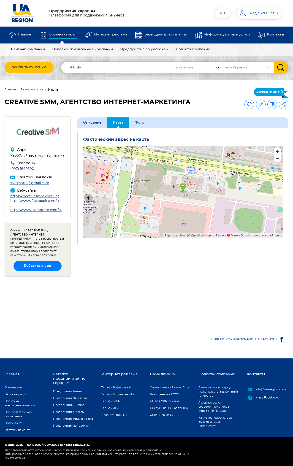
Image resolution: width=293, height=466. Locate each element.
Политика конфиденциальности (20, 403)
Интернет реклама (110, 34)
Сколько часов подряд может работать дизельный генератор (218, 391)
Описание (92, 122)
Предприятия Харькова (70, 398)
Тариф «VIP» (110, 408)
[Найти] (281, 67)
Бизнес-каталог (63, 34)
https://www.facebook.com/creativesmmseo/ (48, 201)
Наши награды (15, 394)
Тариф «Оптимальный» (117, 394)
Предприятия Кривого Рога (73, 418)
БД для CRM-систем (164, 401)
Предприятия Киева (67, 391)
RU (222, 13)
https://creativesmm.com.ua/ (34, 196)
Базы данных (162, 374)
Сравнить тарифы (114, 415)
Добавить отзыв (37, 265)
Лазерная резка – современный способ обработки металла (213, 406)
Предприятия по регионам (144, 49)
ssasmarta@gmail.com (29, 183)
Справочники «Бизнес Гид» (169, 387)
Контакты (275, 34)
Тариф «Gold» (110, 401)
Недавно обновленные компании (82, 49)
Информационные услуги (227, 34)
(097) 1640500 (22, 169)
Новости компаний (193, 49)
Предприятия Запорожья (71, 425)
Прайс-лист (13, 423)
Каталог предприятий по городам (69, 378)
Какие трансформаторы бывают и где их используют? (215, 421)
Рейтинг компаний (28, 49)
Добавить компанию (29, 67)
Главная (25, 34)
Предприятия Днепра (68, 405)
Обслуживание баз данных (169, 408)
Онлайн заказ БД (162, 415)
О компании (13, 387)
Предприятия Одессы (68, 412)
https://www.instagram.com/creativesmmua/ (48, 210)
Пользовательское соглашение (18, 414)
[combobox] (248, 67)
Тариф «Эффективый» (116, 387)
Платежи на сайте (17, 430)
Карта (118, 122)
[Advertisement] (183, 288)
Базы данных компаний (165, 34)
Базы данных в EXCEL (165, 394)
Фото (139, 122)
